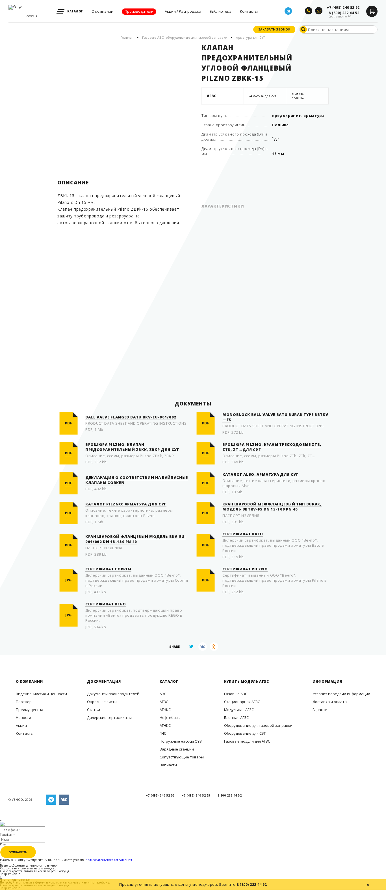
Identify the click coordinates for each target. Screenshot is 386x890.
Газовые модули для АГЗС (247, 741)
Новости (23, 717)
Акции (21, 725)
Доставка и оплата (330, 701)
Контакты (25, 733)
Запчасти (168, 764)
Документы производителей (113, 693)
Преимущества (29, 709)
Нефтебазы (170, 717)
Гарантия (321, 709)
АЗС (163, 693)
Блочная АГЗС (236, 717)
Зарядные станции (177, 749)
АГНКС (165, 709)
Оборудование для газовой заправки (258, 725)
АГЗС (164, 701)
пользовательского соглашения (109, 860)
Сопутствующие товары (182, 757)
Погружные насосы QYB (181, 741)
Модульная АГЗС (239, 709)
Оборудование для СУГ (245, 733)
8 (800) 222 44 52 (252, 884)
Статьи (93, 709)
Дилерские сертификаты (109, 717)
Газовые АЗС (235, 693)
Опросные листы (102, 701)
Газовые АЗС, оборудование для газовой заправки (184, 37)
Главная (127, 37)
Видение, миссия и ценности (41, 693)
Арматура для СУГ (251, 37)
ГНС (163, 733)
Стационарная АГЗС (242, 701)
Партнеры (25, 701)
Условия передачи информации (341, 693)
